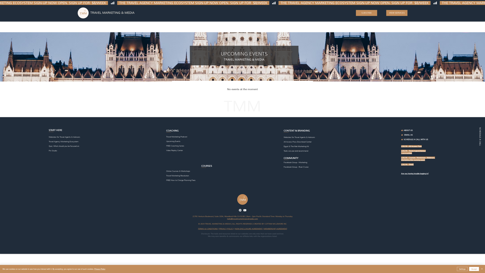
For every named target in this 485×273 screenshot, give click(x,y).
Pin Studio (53, 151)
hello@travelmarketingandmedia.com (242, 219)
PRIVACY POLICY (226, 229)
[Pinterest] (240, 210)
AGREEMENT (281, 229)
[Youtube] (245, 210)
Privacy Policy (99, 269)
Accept (474, 269)
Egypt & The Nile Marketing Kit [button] (296, 146)
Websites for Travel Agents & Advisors (299, 137)
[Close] (481, 269)
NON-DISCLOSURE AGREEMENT (249, 229)
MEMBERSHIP (270, 229)
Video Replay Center (174, 150)
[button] (366, 13)
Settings (462, 269)
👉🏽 (402, 135)
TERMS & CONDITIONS (208, 229)
